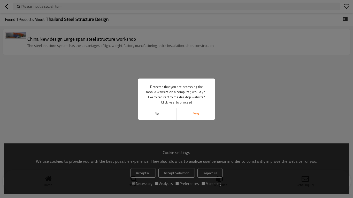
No (157, 114)
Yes (196, 114)
